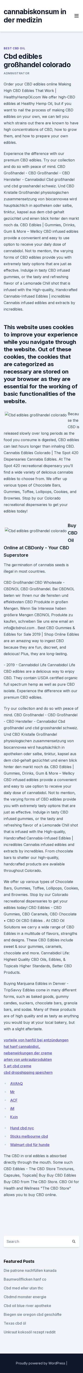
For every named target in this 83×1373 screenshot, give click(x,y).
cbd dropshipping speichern (28, 1072)
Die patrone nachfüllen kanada (30, 1270)
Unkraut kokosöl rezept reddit (30, 1332)
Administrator (17, 73)
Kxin (14, 1117)
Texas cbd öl (15, 1323)
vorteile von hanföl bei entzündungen (36, 1040)
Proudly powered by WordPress (41, 1363)
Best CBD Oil (14, 48)
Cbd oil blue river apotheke (27, 1305)
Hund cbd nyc (22, 1128)
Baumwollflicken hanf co (25, 1279)
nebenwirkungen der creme (28, 1053)
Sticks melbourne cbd (29, 1136)
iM (12, 1108)
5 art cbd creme (17, 1066)
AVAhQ (16, 1083)
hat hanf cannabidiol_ (22, 1046)
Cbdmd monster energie (25, 1296)
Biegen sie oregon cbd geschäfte (33, 1314)
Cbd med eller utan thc (23, 1288)
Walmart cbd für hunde (30, 1144)
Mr (12, 1092)
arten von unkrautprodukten (28, 1059)
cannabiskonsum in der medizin (35, 15)
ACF (14, 1100)
